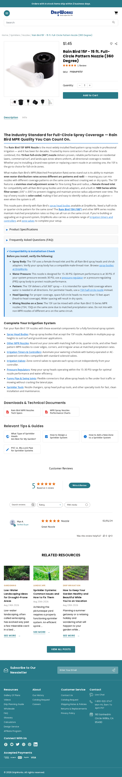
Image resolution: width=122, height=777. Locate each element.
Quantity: (68, 85)
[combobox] (50, 504)
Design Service (11, 726)
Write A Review (79, 485)
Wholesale (9, 708)
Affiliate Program (12, 731)
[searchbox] (20, 504)
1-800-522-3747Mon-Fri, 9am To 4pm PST (103, 704)
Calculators (10, 722)
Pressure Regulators (18, 369)
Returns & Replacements (74, 708)
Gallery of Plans (12, 695)
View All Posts (61, 649)
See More (10, 635)
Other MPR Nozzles (18, 343)
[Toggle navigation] (7, 13)
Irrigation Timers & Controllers (24, 352)
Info (24, 117)
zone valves (28, 220)
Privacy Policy (68, 713)
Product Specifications (23, 229)
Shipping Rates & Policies (74, 704)
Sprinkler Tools (15, 387)
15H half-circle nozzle (92, 290)
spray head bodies (60, 205)
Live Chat (100, 694)
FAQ (6, 713)
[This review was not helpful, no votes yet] (109, 535)
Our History (38, 695)
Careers (36, 704)
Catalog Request (41, 699)
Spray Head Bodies (17, 334)
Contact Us (67, 695)
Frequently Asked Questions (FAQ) (31, 240)
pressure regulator (72, 277)
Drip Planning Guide (14, 704)
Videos (7, 699)
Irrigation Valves (16, 360)
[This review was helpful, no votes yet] (104, 535)
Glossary (8, 717)
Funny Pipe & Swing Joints (21, 378)
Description (11, 117)
